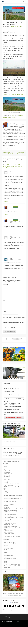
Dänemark (6, 489)
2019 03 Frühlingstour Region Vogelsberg (12, 536)
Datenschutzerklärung (7, 617)
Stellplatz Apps (7, 557)
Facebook (4, 339)
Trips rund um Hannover (8, 485)
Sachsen (5, 478)
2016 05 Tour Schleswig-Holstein (10, 526)
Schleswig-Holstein (7, 480)
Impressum (5, 616)
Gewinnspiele (6, 546)
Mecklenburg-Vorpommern (9, 470)
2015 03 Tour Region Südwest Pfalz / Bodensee (13, 517)
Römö (6, 494)
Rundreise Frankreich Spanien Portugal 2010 (12, 498)
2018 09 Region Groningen (9, 533)
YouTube (10, 339)
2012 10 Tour (6, 507)
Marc (11, 258)
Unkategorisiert (6, 539)
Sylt (4, 117)
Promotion (6, 554)
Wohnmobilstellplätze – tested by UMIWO (12, 565)
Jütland (6, 492)
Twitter (7, 339)
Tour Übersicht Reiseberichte (8, 504)
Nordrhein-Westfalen (8, 473)
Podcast (5, 552)
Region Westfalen (7, 475)
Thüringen (6, 482)
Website (4, 311)
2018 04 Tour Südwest (8, 532)
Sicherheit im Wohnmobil (9, 555)
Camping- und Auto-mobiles (9, 542)
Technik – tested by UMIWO (9, 559)
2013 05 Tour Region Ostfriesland (10, 510)
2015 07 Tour (6, 520)
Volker (11, 206)
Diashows (6, 545)
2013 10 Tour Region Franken (9, 513)
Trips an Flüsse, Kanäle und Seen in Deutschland (13, 483)
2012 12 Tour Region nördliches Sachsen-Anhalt (13, 508)
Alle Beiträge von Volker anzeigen (10, 148)
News (12, 115)
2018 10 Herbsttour (7, 535)
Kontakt (21, 339)
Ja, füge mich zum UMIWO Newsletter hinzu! (12, 327)
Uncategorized (5, 537)
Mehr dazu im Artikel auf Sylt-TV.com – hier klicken (13, 94)
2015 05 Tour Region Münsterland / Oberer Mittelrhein (14, 519)
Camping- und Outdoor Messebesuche (11, 543)
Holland (5, 497)
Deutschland (5, 463)
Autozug (21, 115)
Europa (4, 488)
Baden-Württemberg (8, 464)
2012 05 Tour (6, 505)
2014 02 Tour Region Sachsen (10, 514)
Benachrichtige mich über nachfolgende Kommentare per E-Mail (13, 323)
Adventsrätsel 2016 (7, 540)
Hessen (5, 469)
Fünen (6, 491)
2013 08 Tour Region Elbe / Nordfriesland (12, 511)
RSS (12, 339)
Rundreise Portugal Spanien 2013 (10, 501)
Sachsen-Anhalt (7, 479)
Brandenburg (6, 467)
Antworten (6, 201)
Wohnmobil (7, 117)
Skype (18, 339)
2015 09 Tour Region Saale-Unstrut (10, 521)
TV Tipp (5, 561)
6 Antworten (13, 117)
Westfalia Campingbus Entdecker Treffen (12, 564)
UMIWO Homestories (8, 562)
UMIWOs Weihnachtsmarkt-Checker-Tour (12, 486)
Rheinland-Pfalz (7, 476)
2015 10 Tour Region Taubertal (10, 523)
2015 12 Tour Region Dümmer (9, 524)
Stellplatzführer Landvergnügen (10, 558)
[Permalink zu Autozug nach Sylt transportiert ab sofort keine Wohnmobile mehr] (14, 13)
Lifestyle (5, 549)
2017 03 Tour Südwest (8, 530)
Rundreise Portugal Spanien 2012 (10, 500)
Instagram (15, 339)
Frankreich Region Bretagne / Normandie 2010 (13, 495)
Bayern (5, 466)
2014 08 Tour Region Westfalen (10, 516)
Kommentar (5, 284)
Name (4, 300)
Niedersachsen (7, 472)
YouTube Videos (7, 567)
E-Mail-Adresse (6, 305)
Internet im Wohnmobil (8, 548)
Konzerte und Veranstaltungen (9, 502)
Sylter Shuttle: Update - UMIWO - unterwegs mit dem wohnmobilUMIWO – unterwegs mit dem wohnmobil (14, 166)
